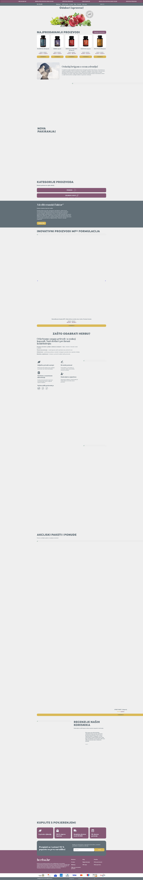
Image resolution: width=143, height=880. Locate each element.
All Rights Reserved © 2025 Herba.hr (44, 878)
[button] (68, 197)
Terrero (76, 878)
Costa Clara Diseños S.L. (88, 878)
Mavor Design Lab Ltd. (100, 878)
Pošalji (99, 849)
